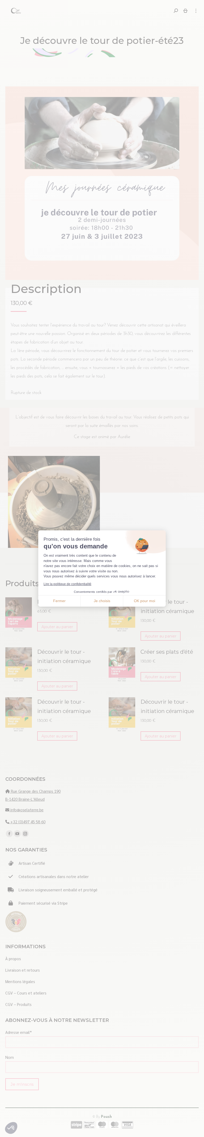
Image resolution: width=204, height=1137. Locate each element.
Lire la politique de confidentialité (67, 584)
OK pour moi (144, 601)
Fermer (59, 601)
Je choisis (102, 601)
